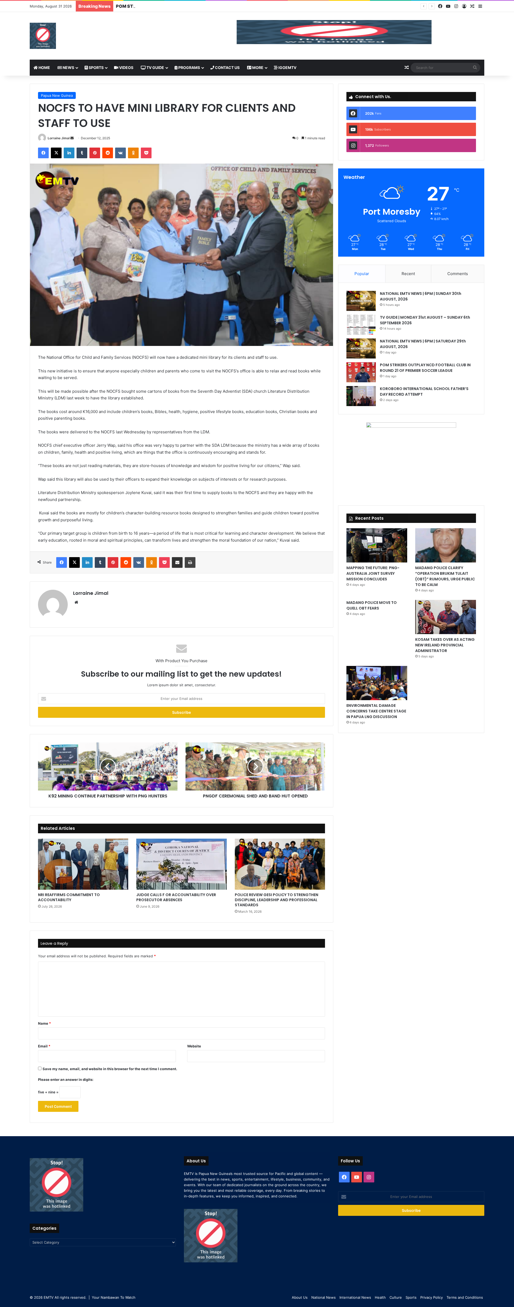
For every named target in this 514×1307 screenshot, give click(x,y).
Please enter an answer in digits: (65, 1079)
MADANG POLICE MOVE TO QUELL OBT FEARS (371, 605)
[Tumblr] (82, 153)
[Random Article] (472, 6)
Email (44, 1046)
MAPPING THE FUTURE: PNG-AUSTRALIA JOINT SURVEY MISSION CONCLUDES (372, 573)
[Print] (190, 562)
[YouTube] (448, 6)
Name (44, 1023)
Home (44, 67)
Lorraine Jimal (59, 138)
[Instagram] (456, 6)
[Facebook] (440, 6)
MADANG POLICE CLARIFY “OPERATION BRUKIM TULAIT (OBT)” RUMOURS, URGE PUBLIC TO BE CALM (445, 576)
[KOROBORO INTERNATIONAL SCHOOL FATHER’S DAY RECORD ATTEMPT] (361, 396)
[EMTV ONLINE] (43, 36)
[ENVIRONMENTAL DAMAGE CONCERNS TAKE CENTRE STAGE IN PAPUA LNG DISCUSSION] (376, 683)
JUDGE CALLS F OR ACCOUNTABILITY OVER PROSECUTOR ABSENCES (176, 897)
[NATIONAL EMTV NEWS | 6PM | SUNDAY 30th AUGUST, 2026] (361, 301)
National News (323, 1297)
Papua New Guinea (57, 95)
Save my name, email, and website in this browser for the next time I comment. (110, 1069)
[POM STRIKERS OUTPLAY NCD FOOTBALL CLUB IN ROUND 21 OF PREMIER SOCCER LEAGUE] (361, 372)
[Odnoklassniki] (133, 153)
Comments (457, 273)
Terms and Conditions (465, 1297)
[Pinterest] (94, 153)
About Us (300, 1297)
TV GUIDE (155, 67)
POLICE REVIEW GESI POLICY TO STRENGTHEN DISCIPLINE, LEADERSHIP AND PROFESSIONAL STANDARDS (276, 900)
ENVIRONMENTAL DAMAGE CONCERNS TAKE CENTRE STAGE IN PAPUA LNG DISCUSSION (376, 711)
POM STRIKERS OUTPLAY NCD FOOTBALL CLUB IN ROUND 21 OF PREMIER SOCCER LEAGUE (213, 6)
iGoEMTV (287, 67)
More (257, 67)
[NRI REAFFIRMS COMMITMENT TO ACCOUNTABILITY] (83, 864)
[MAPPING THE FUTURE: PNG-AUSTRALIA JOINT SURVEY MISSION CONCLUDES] (376, 545)
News (68, 67)
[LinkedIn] (69, 153)
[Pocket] (146, 153)
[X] (56, 153)
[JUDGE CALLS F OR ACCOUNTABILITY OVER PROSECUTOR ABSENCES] (181, 864)
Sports (96, 67)
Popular (361, 273)
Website (194, 1046)
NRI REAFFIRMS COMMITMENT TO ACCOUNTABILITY (69, 897)
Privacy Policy (431, 1297)
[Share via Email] (177, 562)
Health (380, 1297)
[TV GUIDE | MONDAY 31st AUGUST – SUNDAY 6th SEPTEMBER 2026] (361, 325)
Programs (188, 67)
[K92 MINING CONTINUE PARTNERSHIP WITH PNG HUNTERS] (107, 766)
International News (355, 1297)
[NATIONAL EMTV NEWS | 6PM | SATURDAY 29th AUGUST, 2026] (361, 348)
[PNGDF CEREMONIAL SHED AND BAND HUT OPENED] (255, 766)
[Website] (76, 602)
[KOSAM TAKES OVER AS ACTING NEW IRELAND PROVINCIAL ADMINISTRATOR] (445, 617)
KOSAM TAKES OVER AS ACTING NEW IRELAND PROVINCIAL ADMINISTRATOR (445, 645)
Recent (408, 273)
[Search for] (475, 67)
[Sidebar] (480, 6)
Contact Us (227, 67)
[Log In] (464, 6)
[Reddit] (107, 153)
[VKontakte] (120, 153)
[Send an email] (72, 138)
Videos (125, 67)
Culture (396, 1297)
